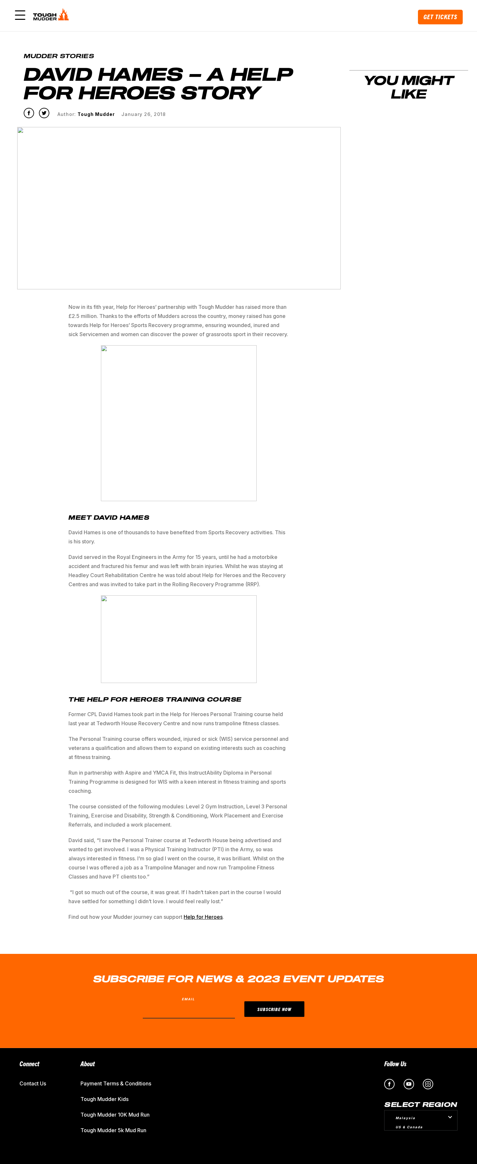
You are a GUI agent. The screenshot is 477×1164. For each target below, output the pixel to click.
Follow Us (395, 1063)
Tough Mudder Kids (104, 1099)
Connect (29, 1063)
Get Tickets (440, 16)
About (87, 1063)
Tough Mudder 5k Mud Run (113, 1130)
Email (188, 999)
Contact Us (32, 1083)
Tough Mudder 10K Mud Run (115, 1114)
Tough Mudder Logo (52, 16)
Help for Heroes (203, 917)
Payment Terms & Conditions (115, 1083)
